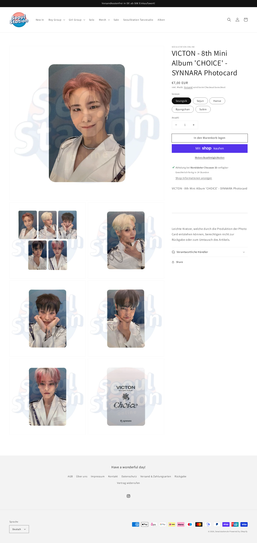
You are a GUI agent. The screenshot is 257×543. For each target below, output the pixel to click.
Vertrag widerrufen (128, 483)
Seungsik (181, 101)
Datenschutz (129, 476)
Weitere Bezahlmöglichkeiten (210, 157)
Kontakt (113, 476)
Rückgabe (180, 476)
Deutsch (16, 529)
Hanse (217, 101)
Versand (188, 87)
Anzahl (175, 117)
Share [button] (179, 262)
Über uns (81, 476)
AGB (70, 476)
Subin (203, 109)
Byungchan (183, 109)
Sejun (200, 101)
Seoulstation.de (222, 531)
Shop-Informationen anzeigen (194, 178)
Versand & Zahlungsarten (155, 476)
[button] (56, 20)
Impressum (98, 476)
